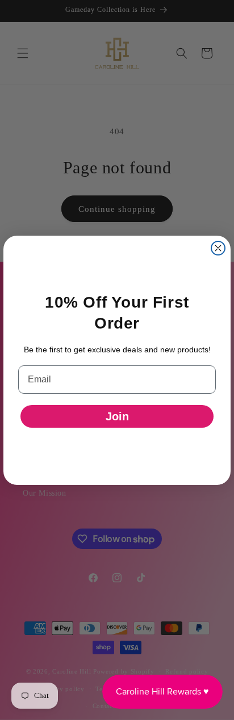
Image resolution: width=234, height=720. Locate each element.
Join (117, 416)
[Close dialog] (218, 248)
